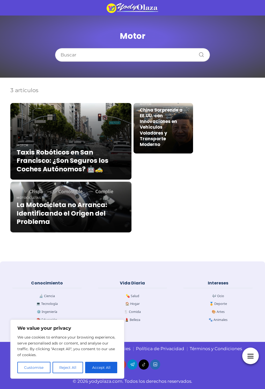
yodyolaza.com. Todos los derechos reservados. (140, 381)
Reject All (67, 367)
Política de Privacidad (160, 348)
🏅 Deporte (218, 303)
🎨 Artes (218, 311)
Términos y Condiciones (216, 348)
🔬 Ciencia (47, 295)
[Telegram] (132, 364)
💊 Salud (132, 295)
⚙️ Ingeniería (47, 311)
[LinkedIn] (155, 364)
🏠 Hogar (132, 303)
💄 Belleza (132, 319)
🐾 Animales (218, 319)
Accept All (101, 367)
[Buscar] (199, 53)
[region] (67, 349)
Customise (33, 367)
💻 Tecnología (47, 303)
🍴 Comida (132, 311)
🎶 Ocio (218, 295)
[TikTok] (144, 364)
